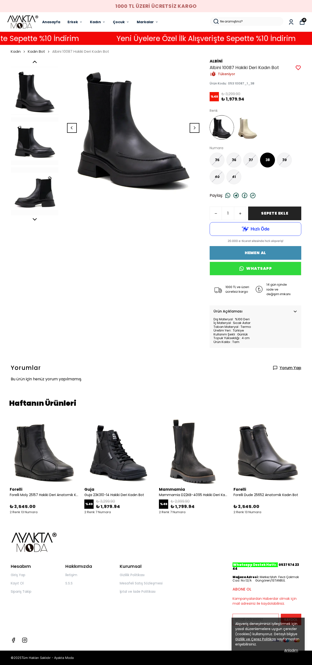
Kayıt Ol (17, 583)
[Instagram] (24, 640)
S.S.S (69, 583)
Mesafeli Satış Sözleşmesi (141, 583)
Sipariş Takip (21, 591)
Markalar (145, 22)
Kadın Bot (36, 51)
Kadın (95, 22)
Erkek (73, 22)
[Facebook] (13, 640)
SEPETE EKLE (274, 213)
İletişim (71, 574)
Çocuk (119, 22)
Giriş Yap (18, 574)
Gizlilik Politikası (132, 574)
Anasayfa (51, 22)
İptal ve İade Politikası (138, 591)
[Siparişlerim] (291, 22)
